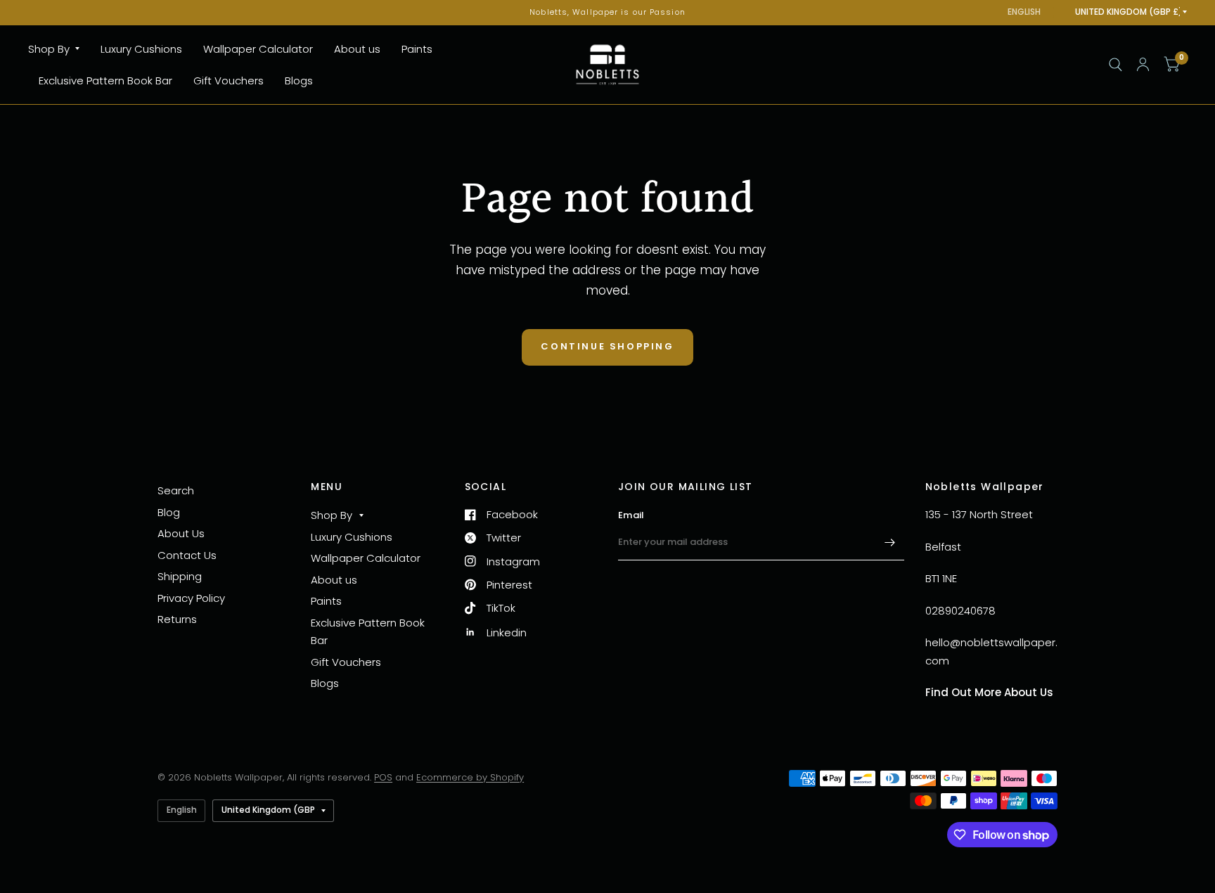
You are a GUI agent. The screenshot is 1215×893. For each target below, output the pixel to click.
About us (357, 48)
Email (631, 515)
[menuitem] (59, 49)
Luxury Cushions (141, 48)
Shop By (49, 48)
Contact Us (187, 555)
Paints (416, 48)
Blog (169, 512)
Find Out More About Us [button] (989, 692)
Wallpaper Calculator (258, 48)
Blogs (299, 80)
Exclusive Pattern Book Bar (105, 80)
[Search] (1115, 64)
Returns (177, 619)
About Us (181, 533)
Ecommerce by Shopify (470, 777)
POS (383, 777)
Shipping (180, 576)
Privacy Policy (191, 598)
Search (176, 490)
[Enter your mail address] (890, 542)
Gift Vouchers (228, 80)
